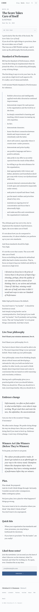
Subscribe (19, 573)
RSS (34, 592)
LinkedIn (10, 592)
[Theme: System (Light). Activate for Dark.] (36, 2)
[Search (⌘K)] (32, 3)
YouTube (24, 592)
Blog (17, 3)
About (28, 3)
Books (23, 3)
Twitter (17, 592)
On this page (8, 30)
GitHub (4, 592)
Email (3, 598)
